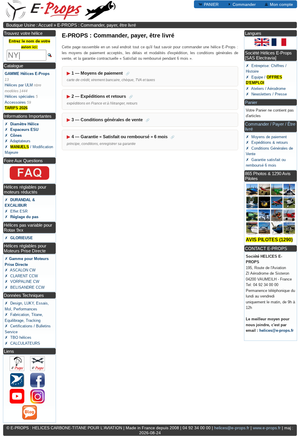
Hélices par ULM (19, 85)
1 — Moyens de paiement (111, 76)
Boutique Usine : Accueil (29, 25)
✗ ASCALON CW (20, 270)
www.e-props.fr (267, 427)
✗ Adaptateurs (17, 141)
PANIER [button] (211, 4)
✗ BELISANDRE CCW (25, 287)
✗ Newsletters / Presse (266, 94)
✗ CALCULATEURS (22, 343)
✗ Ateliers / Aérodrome (266, 88)
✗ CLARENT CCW (21, 276)
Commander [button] (244, 4)
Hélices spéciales (20, 96)
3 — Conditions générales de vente (110, 119)
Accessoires (15, 102)
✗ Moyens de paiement (266, 137)
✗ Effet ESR (16, 211)
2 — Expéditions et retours (102, 99)
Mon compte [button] (281, 4)
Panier (251, 102)
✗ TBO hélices (18, 337)
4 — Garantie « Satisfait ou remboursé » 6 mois (121, 140)
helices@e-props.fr (276, 330)
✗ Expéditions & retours (267, 142)
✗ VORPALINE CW (22, 281)
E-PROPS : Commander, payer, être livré (96, 25)
